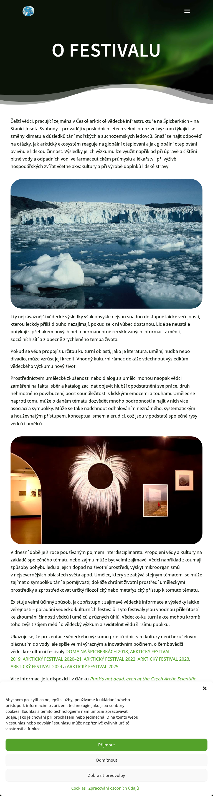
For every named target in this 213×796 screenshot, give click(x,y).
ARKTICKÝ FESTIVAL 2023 (163, 659)
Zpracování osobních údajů (113, 788)
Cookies (78, 788)
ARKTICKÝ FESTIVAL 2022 (109, 659)
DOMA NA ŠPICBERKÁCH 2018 (96, 652)
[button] (204, 688)
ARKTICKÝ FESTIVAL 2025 (92, 666)
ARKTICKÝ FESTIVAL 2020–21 (52, 659)
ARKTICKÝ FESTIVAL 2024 (36, 666)
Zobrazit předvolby (106, 775)
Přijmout (106, 744)
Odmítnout (106, 760)
